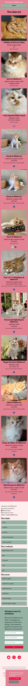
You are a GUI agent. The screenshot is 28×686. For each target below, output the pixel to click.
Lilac (3, 565)
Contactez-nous (8, 513)
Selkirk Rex (5, 593)
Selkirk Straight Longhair (9, 603)
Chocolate (5, 560)
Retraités (4, 532)
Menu (13, 5)
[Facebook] (14, 657)
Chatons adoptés (6, 542)
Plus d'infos (14, 682)
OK (14, 647)
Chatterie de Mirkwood (14, 2)
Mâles (4, 522)
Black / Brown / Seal (7, 550)
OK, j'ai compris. (15, 678)
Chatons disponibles (7, 537)
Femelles (4, 527)
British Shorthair (7, 588)
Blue (3, 555)
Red (3, 570)
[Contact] (9, 657)
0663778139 (6, 510)
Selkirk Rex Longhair (8, 583)
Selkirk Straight (6, 598)
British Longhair (6, 578)
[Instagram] (19, 657)
